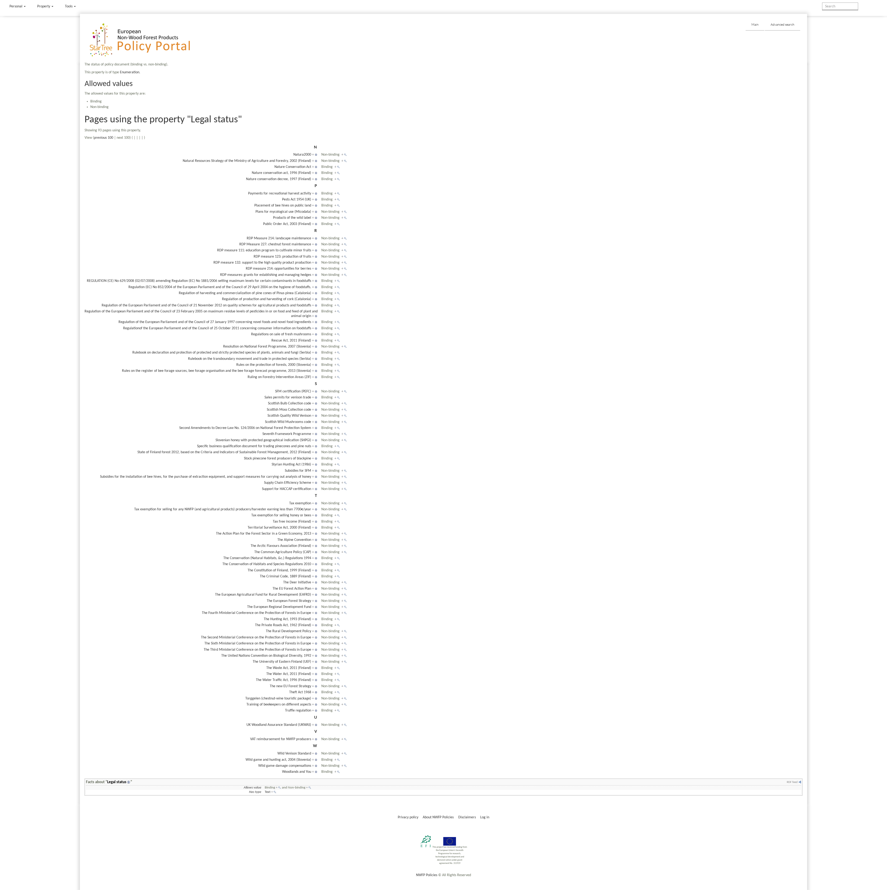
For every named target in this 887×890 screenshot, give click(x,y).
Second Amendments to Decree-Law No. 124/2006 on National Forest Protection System (245, 428)
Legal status (116, 782)
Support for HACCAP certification (286, 489)
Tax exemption (300, 503)
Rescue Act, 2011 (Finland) (291, 340)
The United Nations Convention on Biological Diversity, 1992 (266, 656)
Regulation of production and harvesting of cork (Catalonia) (266, 299)
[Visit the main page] (146, 40)
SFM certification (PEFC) (293, 391)
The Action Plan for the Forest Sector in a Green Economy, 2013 (263, 534)
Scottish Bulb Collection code (289, 403)
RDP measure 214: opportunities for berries (278, 269)
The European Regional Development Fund (279, 607)
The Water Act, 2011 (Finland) (288, 674)
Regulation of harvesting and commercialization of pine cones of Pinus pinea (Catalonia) (245, 293)
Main (755, 24)
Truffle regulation (298, 710)
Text (267, 792)
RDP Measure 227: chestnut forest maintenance (275, 244)
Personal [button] (16, 6)
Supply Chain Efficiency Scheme (287, 483)
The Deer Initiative (297, 582)
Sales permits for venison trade (287, 397)
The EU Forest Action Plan (292, 589)
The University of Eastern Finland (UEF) (282, 662)
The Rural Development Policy (288, 631)
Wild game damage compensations (284, 766)
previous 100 (103, 138)
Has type (255, 792)
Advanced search (782, 24)
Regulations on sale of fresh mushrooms (281, 334)
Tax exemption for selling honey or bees (281, 515)
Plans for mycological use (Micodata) (283, 212)
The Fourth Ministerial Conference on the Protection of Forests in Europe (256, 613)
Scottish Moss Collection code (289, 410)
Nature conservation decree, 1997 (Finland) (278, 179)
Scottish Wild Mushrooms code (288, 422)
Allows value (252, 787)
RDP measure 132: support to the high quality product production (262, 263)
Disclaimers (467, 817)
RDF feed (792, 782)
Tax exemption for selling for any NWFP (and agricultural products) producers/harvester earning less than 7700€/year (222, 509)
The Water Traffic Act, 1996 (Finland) (283, 680)
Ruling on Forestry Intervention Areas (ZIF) (279, 377)
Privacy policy (408, 817)
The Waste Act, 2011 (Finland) (288, 668)
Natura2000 (302, 155)
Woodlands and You (296, 772)
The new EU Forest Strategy (290, 686)
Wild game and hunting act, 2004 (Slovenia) (278, 760)
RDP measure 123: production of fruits (282, 257)
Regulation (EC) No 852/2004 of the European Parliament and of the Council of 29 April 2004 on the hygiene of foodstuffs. (219, 287)
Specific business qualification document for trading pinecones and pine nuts (254, 446)
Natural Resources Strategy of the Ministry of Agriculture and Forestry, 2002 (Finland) (247, 161)
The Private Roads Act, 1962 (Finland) (283, 625)
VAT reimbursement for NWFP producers (280, 739)
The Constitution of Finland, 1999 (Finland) (279, 570)
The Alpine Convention (294, 540)
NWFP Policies (426, 875)
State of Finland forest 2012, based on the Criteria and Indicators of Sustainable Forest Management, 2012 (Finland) (224, 452)
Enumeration (129, 72)
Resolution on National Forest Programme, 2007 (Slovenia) (267, 346)
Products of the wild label (292, 218)
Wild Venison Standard (294, 753)
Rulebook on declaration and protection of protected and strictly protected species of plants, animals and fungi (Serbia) (221, 352)
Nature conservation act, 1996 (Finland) (281, 173)
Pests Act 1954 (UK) (296, 199)
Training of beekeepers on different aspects (278, 704)
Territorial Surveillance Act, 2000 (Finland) (279, 528)
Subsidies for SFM (298, 471)
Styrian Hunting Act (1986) (291, 464)
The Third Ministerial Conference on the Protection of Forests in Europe (257, 650)
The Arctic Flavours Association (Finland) (281, 546)
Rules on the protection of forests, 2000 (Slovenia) (273, 365)
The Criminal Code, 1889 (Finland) (285, 576)
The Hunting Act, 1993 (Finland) (287, 619)
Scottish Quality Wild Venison (289, 416)
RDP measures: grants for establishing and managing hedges (265, 275)
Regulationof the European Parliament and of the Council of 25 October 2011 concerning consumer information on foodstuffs (217, 328)
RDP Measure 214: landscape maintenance (279, 238)
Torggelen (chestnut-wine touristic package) (278, 698)
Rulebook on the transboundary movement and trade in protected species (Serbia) (249, 359)
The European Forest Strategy (289, 601)
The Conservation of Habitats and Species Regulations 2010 (266, 564)
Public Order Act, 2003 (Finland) (287, 224)
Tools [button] (69, 6)
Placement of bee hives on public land (282, 205)
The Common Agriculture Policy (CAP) (282, 552)
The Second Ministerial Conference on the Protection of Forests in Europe (256, 637)
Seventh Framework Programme (286, 434)
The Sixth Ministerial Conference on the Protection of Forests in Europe (257, 643)
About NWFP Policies (438, 817)
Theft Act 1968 (300, 692)
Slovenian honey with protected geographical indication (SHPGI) (263, 440)
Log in (484, 817)
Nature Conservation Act (292, 167)
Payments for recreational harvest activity (279, 193)
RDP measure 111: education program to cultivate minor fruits (264, 250)
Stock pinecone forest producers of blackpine (277, 458)
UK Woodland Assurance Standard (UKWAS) (278, 725)
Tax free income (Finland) (292, 522)
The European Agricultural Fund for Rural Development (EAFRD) (263, 595)
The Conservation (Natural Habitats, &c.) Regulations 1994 (267, 558)
